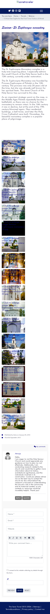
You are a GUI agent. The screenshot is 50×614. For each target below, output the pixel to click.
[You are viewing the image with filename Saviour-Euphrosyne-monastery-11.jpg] (13, 163)
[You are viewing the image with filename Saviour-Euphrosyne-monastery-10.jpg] (13, 147)
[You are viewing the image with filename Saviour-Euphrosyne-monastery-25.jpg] (13, 341)
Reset (27, 590)
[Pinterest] (13, 11)
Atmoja (18, 453)
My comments (40, 446)
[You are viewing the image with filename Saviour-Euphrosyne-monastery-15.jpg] (13, 195)
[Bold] (10, 538)
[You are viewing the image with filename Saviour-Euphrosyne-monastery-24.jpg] (13, 325)
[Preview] (33, 538)
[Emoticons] (29, 538)
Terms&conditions (13, 609)
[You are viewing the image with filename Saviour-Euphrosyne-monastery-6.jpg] (13, 389)
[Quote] (25, 538)
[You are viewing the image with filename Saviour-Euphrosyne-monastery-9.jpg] (13, 422)
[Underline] (17, 538)
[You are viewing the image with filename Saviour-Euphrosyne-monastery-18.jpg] (13, 228)
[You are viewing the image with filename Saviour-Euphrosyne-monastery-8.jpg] (13, 405)
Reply (18, 498)
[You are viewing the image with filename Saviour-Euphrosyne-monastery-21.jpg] (13, 276)
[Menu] (41, 11)
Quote (26, 498)
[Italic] (13, 538)
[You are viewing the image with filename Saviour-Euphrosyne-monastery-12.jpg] (13, 179)
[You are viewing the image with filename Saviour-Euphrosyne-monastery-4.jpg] (13, 357)
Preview (11, 590)
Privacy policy (27, 609)
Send (19, 590)
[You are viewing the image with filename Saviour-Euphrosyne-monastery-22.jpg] (13, 292)
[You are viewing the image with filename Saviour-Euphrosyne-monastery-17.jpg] (13, 212)
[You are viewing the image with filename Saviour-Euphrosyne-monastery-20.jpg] (13, 260)
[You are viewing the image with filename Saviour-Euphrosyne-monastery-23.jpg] (13, 308)
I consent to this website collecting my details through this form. (25, 571)
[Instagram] (16, 11)
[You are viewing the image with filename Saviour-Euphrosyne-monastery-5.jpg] (13, 373)
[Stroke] (21, 538)
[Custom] (19, 11)
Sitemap (36, 607)
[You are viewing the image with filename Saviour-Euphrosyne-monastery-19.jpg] (13, 244)
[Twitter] (9, 11)
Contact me (39, 609)
